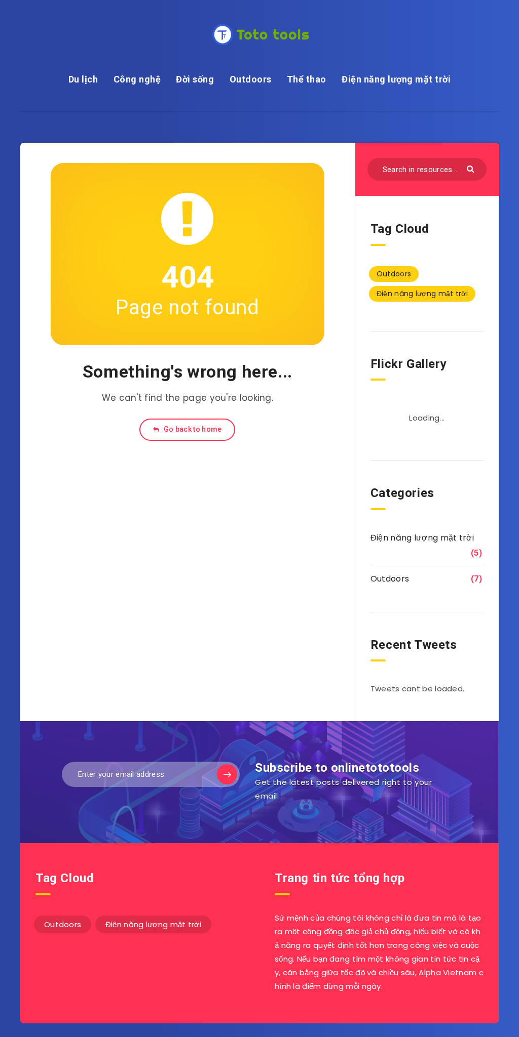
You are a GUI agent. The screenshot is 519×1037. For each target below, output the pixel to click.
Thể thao (306, 79)
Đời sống (195, 79)
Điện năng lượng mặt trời (396, 79)
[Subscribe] (227, 774)
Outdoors (251, 79)
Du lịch (83, 79)
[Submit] (471, 168)
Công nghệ (137, 79)
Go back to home (192, 429)
